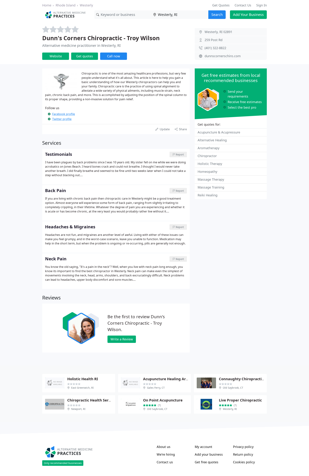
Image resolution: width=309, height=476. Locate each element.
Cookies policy (244, 462)
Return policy (243, 454)
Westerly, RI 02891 (218, 32)
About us (163, 447)
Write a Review (122, 339)
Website (56, 56)
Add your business (209, 454)
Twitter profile (62, 119)
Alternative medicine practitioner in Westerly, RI (81, 45)
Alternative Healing (212, 140)
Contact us (165, 462)
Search (217, 14)
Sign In (261, 5)
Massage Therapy (211, 179)
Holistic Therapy (210, 164)
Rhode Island (65, 5)
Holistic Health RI (82, 378)
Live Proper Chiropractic (240, 400)
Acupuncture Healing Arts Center (172, 378)
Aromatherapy (208, 148)
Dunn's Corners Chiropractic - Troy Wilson (101, 38)
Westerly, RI (230, 409)
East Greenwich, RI (82, 387)
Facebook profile (63, 114)
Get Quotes (221, 5)
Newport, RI (78, 409)
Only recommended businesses (63, 463)
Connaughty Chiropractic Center (247, 378)
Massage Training (211, 187)
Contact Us (243, 5)
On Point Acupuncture (163, 400)
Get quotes (84, 56)
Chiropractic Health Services (92, 400)
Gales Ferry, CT (156, 387)
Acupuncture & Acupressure (219, 132)
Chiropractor (207, 156)
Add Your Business (248, 14)
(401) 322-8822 (215, 48)
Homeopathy (207, 171)
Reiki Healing (207, 195)
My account (203, 447)
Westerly (86, 5)
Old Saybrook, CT (233, 387)
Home (46, 5)
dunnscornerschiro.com (223, 56)
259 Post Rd (213, 40)
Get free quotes (206, 462)
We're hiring (166, 454)
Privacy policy (243, 447)
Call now (113, 56)
